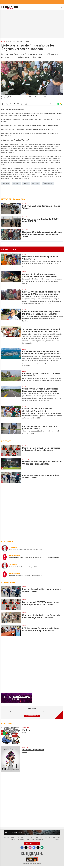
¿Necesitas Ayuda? (32, 843)
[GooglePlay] (42, 847)
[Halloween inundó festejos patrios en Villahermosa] (11, 261)
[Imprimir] (26, 103)
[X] (6, 103)
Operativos (6, 183)
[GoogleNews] (34, 847)
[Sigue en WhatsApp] (58, 103)
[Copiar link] (22, 103)
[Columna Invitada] (4, 557)
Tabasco (25, 183)
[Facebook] (2, 103)
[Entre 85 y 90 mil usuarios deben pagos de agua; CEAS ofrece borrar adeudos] (11, 298)
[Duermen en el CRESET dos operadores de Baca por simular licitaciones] (11, 604)
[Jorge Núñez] (4, 548)
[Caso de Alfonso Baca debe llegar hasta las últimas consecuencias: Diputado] (11, 316)
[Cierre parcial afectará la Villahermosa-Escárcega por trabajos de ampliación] (11, 395)
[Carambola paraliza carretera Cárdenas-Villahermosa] (11, 377)
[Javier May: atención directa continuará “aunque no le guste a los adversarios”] (11, 336)
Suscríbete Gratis (32, 716)
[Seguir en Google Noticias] (61, 103)
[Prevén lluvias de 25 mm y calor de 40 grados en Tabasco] (11, 430)
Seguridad (16, 183)
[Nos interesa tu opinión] (32, 832)
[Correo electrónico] (18, 103)
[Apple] (38, 847)
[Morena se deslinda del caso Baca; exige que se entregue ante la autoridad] (11, 617)
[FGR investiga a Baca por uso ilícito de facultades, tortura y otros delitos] (11, 630)
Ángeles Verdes (47, 183)
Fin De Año (35, 183)
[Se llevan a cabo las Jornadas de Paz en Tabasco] (11, 208)
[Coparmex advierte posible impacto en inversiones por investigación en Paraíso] (11, 358)
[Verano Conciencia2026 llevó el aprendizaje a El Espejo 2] (11, 413)
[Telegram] (14, 103)
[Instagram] (30, 847)
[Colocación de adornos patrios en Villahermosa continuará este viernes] (11, 279)
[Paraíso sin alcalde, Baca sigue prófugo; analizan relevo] (11, 591)
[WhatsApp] (10, 103)
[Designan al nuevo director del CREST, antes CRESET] (11, 221)
